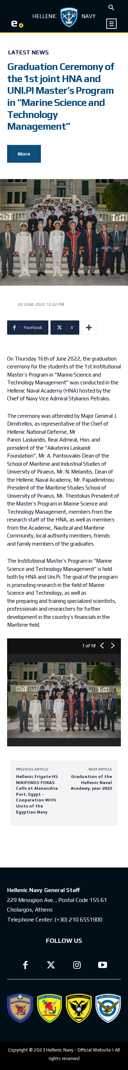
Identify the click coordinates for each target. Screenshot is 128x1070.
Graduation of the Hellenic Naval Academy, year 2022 (91, 782)
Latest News (28, 52)
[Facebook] (25, 966)
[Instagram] (77, 966)
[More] (88, 327)
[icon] (111, 23)
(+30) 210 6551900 (78, 919)
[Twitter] (51, 966)
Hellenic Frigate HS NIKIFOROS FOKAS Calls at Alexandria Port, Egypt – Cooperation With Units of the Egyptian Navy (37, 794)
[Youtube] (103, 966)
